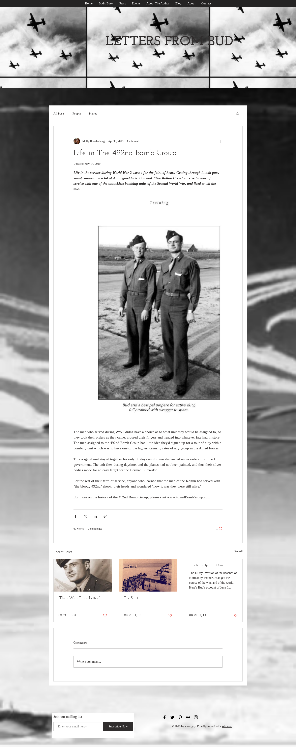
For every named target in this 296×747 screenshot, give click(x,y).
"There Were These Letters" (79, 598)
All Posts (58, 113)
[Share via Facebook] (75, 516)
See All (238, 551)
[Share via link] (105, 516)
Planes (93, 113)
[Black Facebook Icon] (164, 717)
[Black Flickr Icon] (188, 717)
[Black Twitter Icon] (172, 717)
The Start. (131, 598)
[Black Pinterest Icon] (180, 717)
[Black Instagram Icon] (196, 717)
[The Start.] (148, 575)
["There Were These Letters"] (83, 575)
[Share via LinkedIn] (95, 516)
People (76, 113)
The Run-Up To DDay (206, 565)
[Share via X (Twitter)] (85, 516)
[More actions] (220, 141)
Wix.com (227, 726)
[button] (237, 113)
